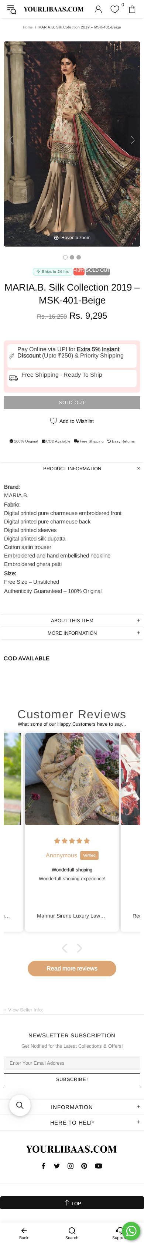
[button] (66, 948)
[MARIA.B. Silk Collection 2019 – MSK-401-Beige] (65, 257)
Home (28, 27)
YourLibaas (54, 9)
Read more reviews (72, 968)
